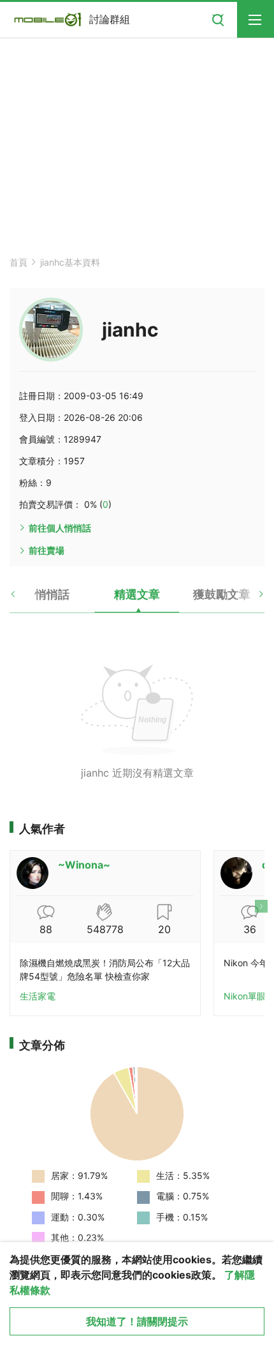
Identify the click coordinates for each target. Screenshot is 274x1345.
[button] (24, 599)
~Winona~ (84, 864)
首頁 (18, 262)
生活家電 (37, 996)
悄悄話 (52, 594)
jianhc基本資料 (70, 262)
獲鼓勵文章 (221, 594)
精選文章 (137, 594)
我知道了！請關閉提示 (137, 1321)
